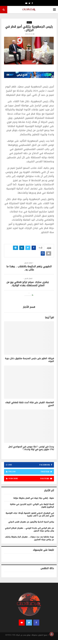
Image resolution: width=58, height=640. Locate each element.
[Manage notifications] (52, 634)
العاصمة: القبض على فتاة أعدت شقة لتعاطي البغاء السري (29, 403)
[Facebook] (36, 623)
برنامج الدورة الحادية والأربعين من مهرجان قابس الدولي (31, 522)
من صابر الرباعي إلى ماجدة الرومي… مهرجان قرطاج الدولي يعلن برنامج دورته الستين (29, 529)
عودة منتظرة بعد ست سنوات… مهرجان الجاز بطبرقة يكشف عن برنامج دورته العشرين (29, 538)
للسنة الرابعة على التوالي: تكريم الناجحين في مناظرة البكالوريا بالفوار (32, 505)
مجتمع (29, 22)
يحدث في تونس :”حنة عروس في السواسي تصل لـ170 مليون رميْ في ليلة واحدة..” (31, 448)
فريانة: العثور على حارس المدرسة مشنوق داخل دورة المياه (29, 359)
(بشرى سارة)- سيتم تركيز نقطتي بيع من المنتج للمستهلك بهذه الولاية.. (27, 284)
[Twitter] (29, 623)
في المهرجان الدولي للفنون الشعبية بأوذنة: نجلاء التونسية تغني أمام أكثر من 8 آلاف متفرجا (30, 514)
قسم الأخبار (29, 307)
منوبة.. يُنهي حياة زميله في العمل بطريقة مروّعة (33, 498)
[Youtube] (22, 623)
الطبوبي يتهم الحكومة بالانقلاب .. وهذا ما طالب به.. (29, 268)
